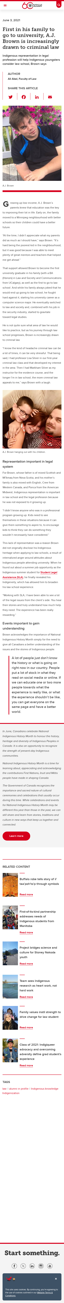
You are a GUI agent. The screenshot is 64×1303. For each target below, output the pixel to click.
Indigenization (10, 1093)
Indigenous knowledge (44, 1089)
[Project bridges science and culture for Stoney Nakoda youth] (10, 953)
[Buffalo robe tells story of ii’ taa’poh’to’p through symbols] (10, 885)
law (4, 1089)
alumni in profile (19, 1089)
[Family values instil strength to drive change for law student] (10, 1018)
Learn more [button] (16, 836)
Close (56, 1281)
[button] (12, 96)
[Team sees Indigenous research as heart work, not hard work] (10, 986)
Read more (26, 894)
